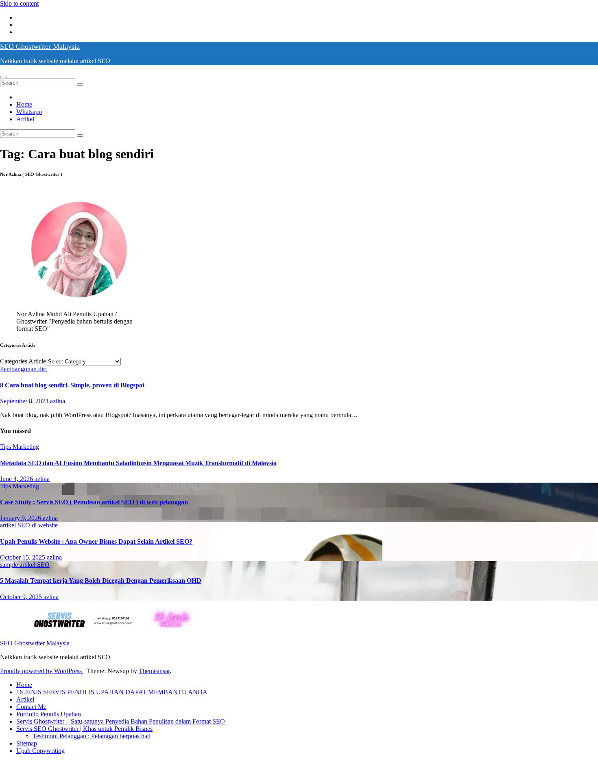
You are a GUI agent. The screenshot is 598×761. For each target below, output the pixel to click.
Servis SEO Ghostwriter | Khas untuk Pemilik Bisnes (84, 728)
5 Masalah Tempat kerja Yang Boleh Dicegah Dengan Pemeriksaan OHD (100, 580)
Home (24, 104)
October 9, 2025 (22, 596)
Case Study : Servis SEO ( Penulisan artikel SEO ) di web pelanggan (94, 502)
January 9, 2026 (21, 517)
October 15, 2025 (23, 557)
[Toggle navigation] (3, 77)
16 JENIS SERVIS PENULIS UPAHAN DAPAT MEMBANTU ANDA (111, 692)
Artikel (25, 119)
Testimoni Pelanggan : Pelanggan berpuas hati (92, 736)
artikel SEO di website (29, 525)
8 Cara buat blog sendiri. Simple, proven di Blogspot (72, 385)
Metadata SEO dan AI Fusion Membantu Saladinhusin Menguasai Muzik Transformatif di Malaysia (138, 462)
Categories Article (23, 361)
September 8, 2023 (25, 401)
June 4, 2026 (17, 478)
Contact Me (31, 706)
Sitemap (26, 743)
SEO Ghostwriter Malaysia (40, 46)
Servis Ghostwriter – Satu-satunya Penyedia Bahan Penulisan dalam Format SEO (120, 721)
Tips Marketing (19, 446)
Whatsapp (29, 111)
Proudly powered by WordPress (41, 670)
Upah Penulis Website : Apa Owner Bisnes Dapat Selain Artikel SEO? (96, 541)
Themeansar (154, 670)
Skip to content (19, 3)
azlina (57, 401)
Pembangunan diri (23, 368)
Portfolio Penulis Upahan (48, 714)
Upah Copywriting (40, 750)
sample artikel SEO (25, 564)
